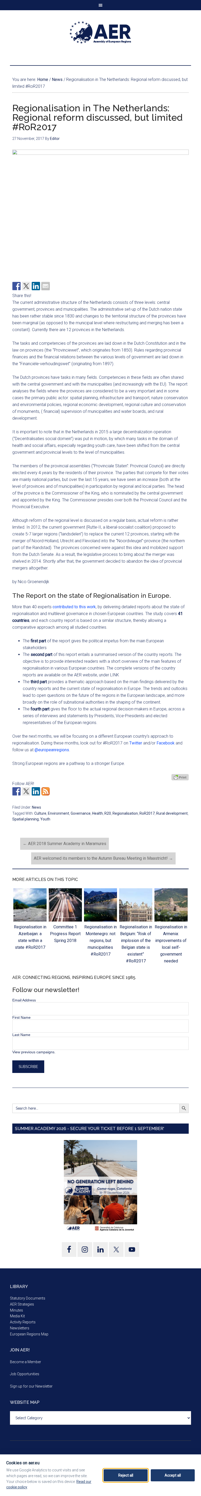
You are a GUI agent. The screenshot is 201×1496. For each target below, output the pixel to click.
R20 (107, 813)
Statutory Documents (27, 1298)
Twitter (135, 743)
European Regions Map (29, 1334)
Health (97, 813)
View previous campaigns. (33, 1052)
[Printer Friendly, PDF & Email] (180, 777)
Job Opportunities (24, 1374)
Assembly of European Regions (100, 32)
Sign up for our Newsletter (31, 1386)
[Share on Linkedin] (36, 286)
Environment (58, 813)
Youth (45, 819)
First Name (21, 1017)
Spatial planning (25, 819)
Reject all (125, 1475)
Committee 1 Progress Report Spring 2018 (65, 933)
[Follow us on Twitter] (26, 791)
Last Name (21, 1035)
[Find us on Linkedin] (36, 791)
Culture (40, 813)
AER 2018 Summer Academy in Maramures (64, 843)
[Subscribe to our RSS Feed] (45, 791)
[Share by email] (45, 286)
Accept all (173, 1475)
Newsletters (19, 1328)
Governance (81, 813)
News (36, 807)
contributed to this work (74, 606)
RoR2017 (147, 813)
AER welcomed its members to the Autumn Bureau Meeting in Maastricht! (103, 858)
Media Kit (17, 1316)
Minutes (16, 1310)
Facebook (166, 743)
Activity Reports (23, 1322)
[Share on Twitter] (26, 286)
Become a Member (25, 1362)
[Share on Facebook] (16, 286)
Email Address (24, 1000)
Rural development (172, 813)
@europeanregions (52, 749)
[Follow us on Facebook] (16, 791)
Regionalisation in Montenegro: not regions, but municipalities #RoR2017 (100, 940)
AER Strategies (22, 1304)
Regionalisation (125, 813)
